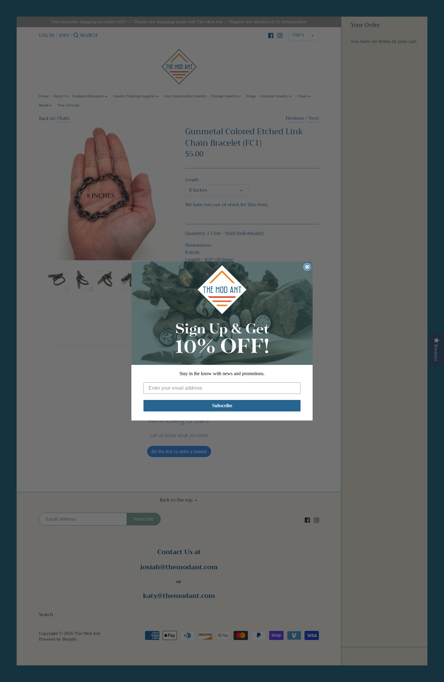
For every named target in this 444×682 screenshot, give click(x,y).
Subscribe (222, 405)
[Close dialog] (307, 267)
